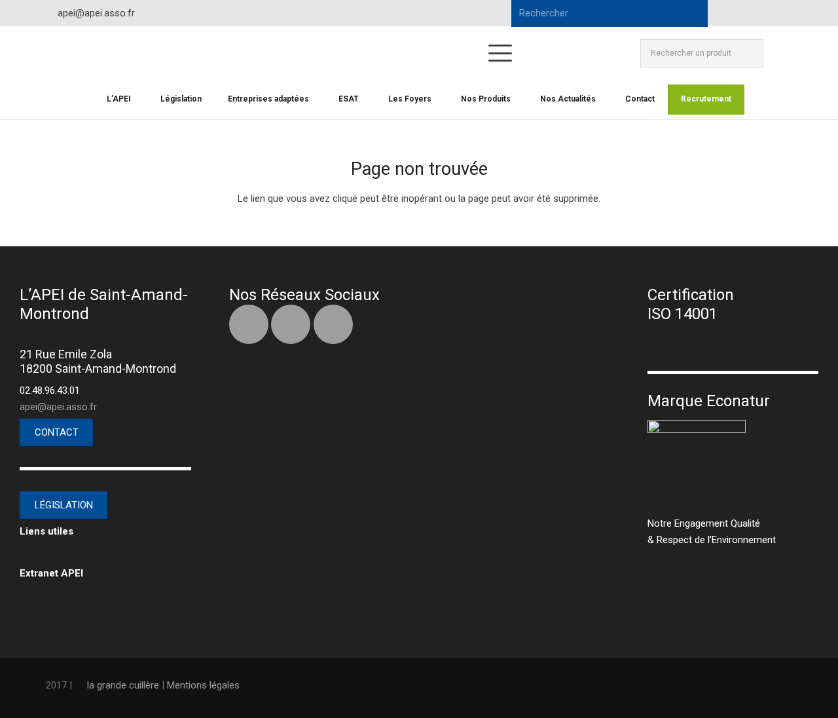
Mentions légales (203, 685)
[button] (500, 53)
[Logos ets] (363, 53)
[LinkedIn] (757, 13)
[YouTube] (780, 13)
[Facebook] (733, 13)
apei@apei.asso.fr (58, 407)
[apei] (92, 53)
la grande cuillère (123, 685)
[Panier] (777, 53)
